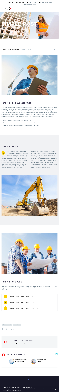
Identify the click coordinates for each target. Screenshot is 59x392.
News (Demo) (17, 324)
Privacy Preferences (42, 389)
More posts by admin (21, 343)
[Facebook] (28, 4)
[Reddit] (13, 329)
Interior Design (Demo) (13, 49)
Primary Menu (56, 9)
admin (4, 49)
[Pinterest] (6, 329)
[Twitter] (4, 329)
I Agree (52, 389)
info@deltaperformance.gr (46, 2)
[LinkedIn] (11, 329)
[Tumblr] (8, 329)
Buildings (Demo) (7, 324)
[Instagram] (30, 4)
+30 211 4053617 (32, 2)
